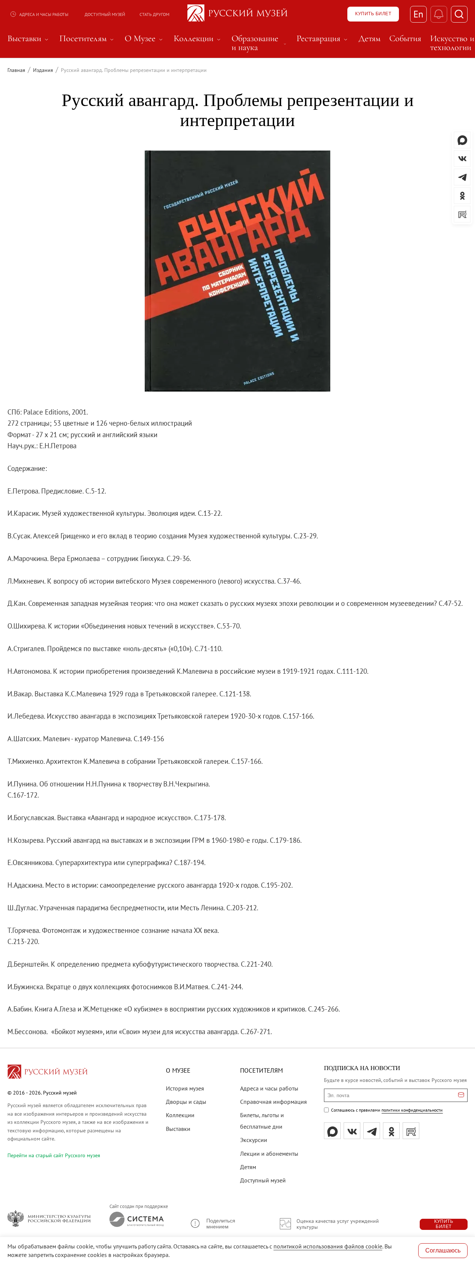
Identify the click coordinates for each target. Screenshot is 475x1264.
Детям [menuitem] (369, 38)
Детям (248, 1167)
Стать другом (154, 14)
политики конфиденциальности (412, 1110)
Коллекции (180, 1115)
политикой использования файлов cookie (327, 1246)
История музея (185, 1088)
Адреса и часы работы (43, 14)
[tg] (371, 1130)
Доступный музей (105, 14)
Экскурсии (253, 1139)
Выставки (178, 1128)
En (418, 14)
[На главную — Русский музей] (237, 14)
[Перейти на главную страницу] (47, 1072)
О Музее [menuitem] (145, 38)
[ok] (391, 1130)
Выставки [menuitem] (28, 38)
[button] (224, 1223)
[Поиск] (459, 14)
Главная (16, 70)
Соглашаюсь (443, 1250)
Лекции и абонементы (269, 1153)
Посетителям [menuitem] (87, 38)
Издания (43, 70)
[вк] (352, 1130)
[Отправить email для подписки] (461, 1095)
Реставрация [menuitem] (323, 38)
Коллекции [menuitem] (198, 38)
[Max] (332, 1130)
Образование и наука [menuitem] (260, 43)
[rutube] (411, 1130)
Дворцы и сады (186, 1101)
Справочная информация (273, 1101)
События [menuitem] (405, 38)
